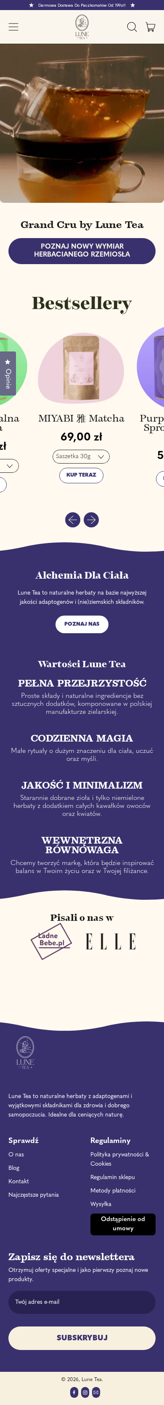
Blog (13, 1168)
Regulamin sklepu (112, 1177)
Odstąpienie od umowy (123, 1224)
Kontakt (18, 1182)
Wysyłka (100, 1204)
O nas (16, 1155)
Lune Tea (92, 1379)
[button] (132, 27)
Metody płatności (112, 1191)
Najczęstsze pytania (33, 1195)
